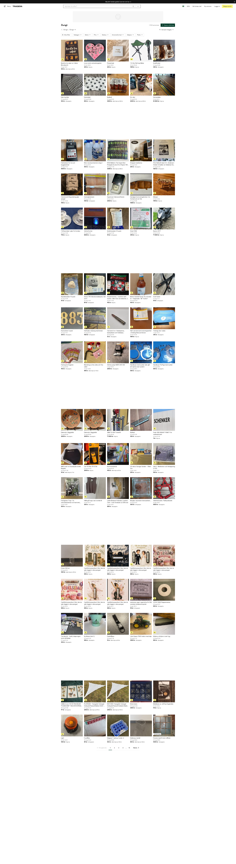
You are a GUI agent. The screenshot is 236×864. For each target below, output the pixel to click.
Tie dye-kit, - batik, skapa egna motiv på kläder (70, 637)
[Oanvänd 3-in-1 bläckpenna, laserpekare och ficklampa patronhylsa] (118, 318)
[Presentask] (118, 51)
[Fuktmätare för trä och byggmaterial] (72, 150)
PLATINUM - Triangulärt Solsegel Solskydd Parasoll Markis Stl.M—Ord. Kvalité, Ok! (94, 705)
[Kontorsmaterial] (118, 454)
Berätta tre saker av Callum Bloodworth (69, 64)
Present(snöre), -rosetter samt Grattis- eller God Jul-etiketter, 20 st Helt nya (117, 298)
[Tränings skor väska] (164, 318)
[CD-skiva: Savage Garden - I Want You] (141, 454)
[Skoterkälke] (164, 85)
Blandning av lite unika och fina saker (93, 366)
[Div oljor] (141, 85)
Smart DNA (133, 231)
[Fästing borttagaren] (72, 352)
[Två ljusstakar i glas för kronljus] (72, 218)
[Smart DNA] (141, 218)
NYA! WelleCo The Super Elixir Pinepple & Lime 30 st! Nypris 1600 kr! (118, 164)
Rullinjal (132, 432)
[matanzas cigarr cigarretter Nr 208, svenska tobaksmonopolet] (141, 590)
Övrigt (65, 29)
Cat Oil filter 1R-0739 (90, 466)
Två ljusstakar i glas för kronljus (70, 231)
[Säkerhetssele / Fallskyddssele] (164, 488)
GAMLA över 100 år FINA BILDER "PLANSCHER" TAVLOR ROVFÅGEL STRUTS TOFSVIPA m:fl (71, 705)
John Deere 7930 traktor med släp (141, 636)
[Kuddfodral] (164, 51)
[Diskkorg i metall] (141, 725)
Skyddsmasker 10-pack (68, 296)
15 (129, 748)
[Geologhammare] (95, 184)
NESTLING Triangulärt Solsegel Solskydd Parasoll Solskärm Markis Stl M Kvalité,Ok (117, 705)
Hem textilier (65, 97)
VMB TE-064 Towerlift (114, 432)
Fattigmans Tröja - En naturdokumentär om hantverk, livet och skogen (70, 501)
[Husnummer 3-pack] (72, 318)
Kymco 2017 (157, 231)
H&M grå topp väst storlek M (93, 500)
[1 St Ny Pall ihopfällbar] (141, 51)
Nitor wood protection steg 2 (93, 163)
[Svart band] (164, 284)
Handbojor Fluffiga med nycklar (162, 365)
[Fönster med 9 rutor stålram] (164, 725)
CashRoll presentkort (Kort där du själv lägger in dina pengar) (94, 569)
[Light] (72, 725)
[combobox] (99, 6)
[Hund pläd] (95, 85)
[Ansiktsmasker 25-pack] (118, 218)
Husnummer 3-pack (67, 331)
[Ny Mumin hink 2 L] (95, 624)
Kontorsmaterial (112, 466)
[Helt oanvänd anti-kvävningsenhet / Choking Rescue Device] (141, 318)
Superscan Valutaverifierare (115, 197)
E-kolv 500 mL (65, 568)
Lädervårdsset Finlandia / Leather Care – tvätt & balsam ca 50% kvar (117, 501)
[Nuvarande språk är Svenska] (183, 6)
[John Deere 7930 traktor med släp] (141, 624)
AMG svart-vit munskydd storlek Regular (71, 467)
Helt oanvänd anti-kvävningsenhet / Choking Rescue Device (140, 331)
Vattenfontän (88, 231)
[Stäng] (234, 2)
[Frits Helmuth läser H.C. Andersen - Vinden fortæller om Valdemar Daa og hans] (164, 150)
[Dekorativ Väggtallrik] (72, 420)
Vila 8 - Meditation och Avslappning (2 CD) (164, 467)
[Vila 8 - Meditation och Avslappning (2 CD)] (164, 454)
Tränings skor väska (159, 331)
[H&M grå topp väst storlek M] (95, 488)
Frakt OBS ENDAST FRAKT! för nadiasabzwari (162, 433)
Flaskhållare (110, 636)
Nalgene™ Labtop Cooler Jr (115, 738)
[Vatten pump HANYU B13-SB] (118, 352)
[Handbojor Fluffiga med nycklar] (164, 352)
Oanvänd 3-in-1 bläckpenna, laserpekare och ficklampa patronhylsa (115, 332)
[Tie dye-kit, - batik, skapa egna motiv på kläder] (72, 624)
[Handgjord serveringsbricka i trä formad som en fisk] (141, 184)
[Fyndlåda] (95, 725)
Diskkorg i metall (135, 738)
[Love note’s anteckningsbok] (95, 51)
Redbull (109, 97)
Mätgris (155, 197)
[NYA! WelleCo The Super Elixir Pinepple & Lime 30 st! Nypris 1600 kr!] (118, 150)
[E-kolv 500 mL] (72, 556)
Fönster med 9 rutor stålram (161, 738)
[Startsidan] (17, 6)
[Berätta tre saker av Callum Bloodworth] (72, 51)
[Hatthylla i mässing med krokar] (95, 318)
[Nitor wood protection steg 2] (95, 150)
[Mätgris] (164, 184)
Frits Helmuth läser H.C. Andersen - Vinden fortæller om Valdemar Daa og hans (164, 164)
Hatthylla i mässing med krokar (93, 331)
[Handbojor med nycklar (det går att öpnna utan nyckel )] (141, 352)
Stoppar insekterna (136, 163)
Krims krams (133, 704)
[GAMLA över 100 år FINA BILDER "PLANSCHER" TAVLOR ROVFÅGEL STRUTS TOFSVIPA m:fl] (72, 691)
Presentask (110, 63)
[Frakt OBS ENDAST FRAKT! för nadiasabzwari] (164, 420)
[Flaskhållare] (118, 624)
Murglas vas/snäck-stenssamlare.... (140, 500)
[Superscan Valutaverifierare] (118, 184)
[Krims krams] (141, 691)
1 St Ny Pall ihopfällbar (137, 63)
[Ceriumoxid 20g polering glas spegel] (72, 184)
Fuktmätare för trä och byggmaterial (68, 164)
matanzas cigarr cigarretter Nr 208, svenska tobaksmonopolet (141, 603)
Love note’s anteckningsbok (92, 63)
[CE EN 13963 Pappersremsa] (164, 590)
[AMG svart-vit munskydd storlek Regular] (72, 454)
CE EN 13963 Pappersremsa (161, 602)
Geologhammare (89, 197)
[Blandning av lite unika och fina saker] (95, 352)
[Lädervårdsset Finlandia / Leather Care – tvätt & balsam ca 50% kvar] (118, 488)
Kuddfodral (156, 63)
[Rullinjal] (141, 420)
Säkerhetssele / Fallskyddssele (162, 500)
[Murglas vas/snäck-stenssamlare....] (141, 488)
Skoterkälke (156, 97)
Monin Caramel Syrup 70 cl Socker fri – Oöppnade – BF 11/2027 (140, 297)
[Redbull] (118, 85)
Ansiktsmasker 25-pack (114, 231)
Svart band (156, 296)
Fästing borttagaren (67, 365)
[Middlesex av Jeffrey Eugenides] (164, 691)
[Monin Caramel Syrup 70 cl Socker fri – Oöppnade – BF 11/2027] (141, 284)
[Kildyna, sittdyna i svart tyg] (164, 624)
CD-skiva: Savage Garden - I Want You (140, 467)
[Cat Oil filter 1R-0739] (95, 454)
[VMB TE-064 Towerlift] (118, 420)
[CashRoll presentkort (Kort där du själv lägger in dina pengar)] (95, 556)
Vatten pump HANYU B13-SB (116, 365)
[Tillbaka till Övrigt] (61, 29)
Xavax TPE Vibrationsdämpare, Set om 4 (95, 297)
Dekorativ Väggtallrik (67, 432)
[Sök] (133, 6)
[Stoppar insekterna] (141, 150)
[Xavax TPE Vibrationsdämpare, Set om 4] (95, 284)
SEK (188, 6)
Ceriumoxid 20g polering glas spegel (70, 198)
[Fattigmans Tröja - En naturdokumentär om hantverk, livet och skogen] (72, 488)
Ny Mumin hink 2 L (89, 636)
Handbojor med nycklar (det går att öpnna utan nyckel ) (140, 366)
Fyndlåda (87, 738)
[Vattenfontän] (95, 218)
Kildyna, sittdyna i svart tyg (161, 636)
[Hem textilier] (72, 85)
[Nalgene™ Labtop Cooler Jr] (118, 725)
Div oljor (132, 97)
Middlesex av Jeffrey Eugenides (163, 704)
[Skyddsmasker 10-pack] (72, 284)
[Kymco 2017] (164, 218)
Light (62, 738)
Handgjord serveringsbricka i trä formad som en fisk (140, 198)
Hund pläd (87, 97)
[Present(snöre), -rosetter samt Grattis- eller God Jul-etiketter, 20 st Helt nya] (118, 284)
